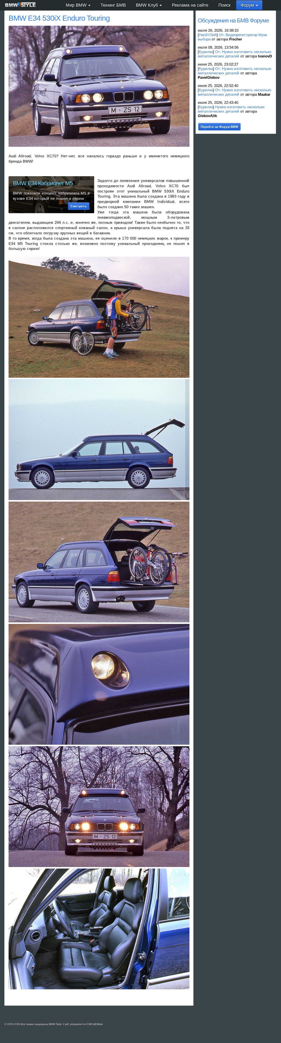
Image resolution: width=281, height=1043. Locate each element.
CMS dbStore (95, 1024)
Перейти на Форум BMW (219, 126)
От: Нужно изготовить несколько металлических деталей (234, 54)
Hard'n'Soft (208, 35)
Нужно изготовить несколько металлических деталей (231, 109)
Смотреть (78, 206)
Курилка (206, 52)
